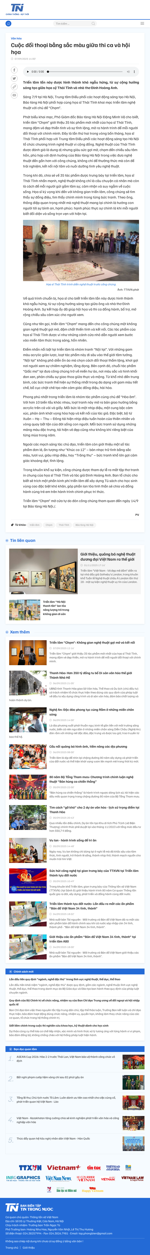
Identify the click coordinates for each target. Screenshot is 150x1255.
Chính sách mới (23, 971)
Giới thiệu (29, 1247)
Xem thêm (20, 631)
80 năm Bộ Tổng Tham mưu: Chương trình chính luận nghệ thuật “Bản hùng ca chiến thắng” (91, 779)
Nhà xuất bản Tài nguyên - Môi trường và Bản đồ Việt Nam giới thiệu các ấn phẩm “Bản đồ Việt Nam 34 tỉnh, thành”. (94, 954)
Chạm (49, 524)
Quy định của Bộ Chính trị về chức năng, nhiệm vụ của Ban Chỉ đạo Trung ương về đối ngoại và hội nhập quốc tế (74, 1002)
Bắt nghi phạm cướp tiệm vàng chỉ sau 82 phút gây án (50, 1077)
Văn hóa (16, 38)
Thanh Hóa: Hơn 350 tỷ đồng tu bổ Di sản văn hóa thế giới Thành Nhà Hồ (90, 675)
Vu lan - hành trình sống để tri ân (72, 840)
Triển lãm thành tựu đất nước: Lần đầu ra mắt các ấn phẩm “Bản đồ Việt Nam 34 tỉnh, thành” (91, 906)
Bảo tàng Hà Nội (84, 524)
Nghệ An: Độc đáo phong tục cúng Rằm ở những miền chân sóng (91, 711)
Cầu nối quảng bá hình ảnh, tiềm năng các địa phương (88, 746)
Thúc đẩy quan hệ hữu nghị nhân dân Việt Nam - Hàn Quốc (53, 1138)
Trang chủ (11, 1247)
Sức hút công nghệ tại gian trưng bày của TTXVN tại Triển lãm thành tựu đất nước (93, 873)
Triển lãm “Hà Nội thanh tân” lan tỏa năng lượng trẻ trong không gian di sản (56, 608)
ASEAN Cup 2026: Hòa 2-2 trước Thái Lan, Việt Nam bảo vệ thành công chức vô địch (66, 1059)
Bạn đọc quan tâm (25, 1049)
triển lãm (34, 524)
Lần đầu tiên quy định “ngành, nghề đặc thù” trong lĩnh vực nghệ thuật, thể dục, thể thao (64, 979)
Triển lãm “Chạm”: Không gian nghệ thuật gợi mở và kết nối (92, 642)
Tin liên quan (22, 540)
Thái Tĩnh (64, 524)
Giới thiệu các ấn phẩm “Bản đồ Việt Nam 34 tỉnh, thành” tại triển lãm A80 (92, 939)
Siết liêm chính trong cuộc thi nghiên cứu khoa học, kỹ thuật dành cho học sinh (58, 1025)
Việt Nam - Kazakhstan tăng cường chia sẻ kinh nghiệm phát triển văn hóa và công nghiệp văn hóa (68, 1120)
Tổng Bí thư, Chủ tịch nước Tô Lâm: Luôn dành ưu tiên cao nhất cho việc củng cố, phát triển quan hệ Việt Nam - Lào (66, 1099)
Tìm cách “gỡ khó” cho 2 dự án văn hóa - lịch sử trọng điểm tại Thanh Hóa (94, 809)
